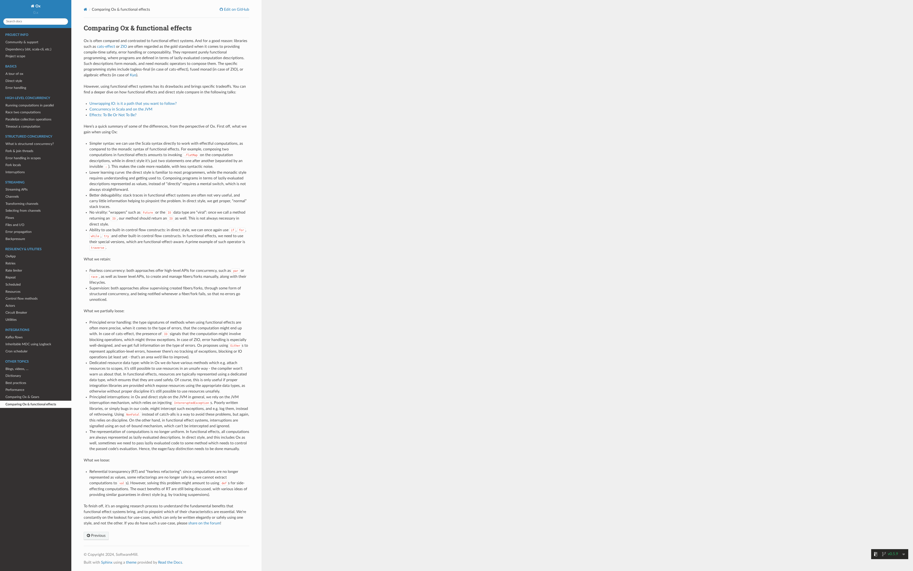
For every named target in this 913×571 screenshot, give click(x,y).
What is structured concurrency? (29, 144)
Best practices (15, 383)
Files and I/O (14, 225)
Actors (10, 305)
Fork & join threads (19, 151)
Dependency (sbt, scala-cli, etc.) (28, 49)
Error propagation (18, 232)
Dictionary (13, 376)
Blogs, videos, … (17, 369)
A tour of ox (14, 74)
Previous (98, 535)
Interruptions (15, 172)
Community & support (21, 42)
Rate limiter (13, 270)
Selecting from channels (23, 210)
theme (131, 562)
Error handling (15, 88)
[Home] (85, 9)
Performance (14, 390)
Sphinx (106, 562)
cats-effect (106, 46)
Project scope (15, 56)
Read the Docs (170, 562)
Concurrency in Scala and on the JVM (120, 109)
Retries (10, 263)
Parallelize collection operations (28, 119)
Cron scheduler (16, 351)
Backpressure (15, 239)
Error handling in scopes (23, 158)
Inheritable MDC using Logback (28, 344)
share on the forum (204, 523)
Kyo (133, 75)
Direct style (13, 81)
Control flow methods (21, 298)
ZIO (124, 46)
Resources (12, 291)
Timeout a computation (22, 126)
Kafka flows (14, 337)
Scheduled (13, 284)
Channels (12, 196)
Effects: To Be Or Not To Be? (112, 115)
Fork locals (13, 165)
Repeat (10, 277)
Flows (9, 218)
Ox (37, 6)
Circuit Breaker (16, 312)
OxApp (10, 256)
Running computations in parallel (29, 105)
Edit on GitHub (236, 9)
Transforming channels (21, 204)
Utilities (11, 319)
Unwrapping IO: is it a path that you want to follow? (133, 104)
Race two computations (23, 112)
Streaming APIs (16, 189)
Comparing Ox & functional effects (30, 404)
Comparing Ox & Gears (22, 397)
